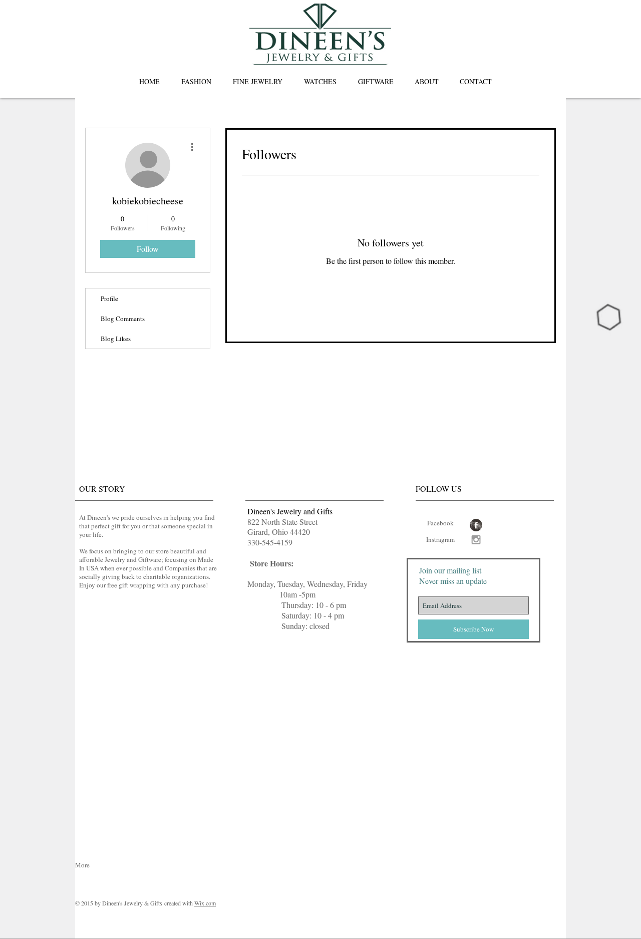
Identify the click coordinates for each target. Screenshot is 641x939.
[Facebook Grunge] (476, 525)
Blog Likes (116, 338)
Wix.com (205, 903)
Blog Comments (123, 318)
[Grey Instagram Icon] (476, 539)
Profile (109, 298)
